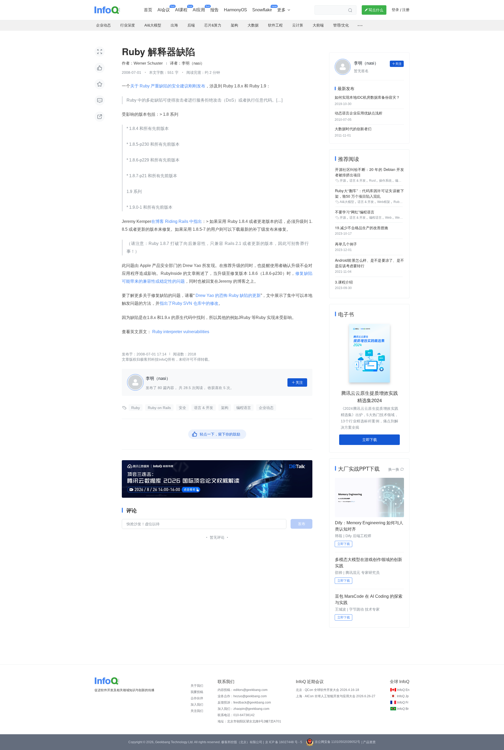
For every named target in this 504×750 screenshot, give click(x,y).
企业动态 (266, 408)
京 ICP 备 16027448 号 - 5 (283, 742)
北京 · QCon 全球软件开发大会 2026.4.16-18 (327, 690)
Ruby (135, 408)
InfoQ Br (403, 709)
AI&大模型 (347, 202)
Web (388, 217)
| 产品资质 (368, 742)
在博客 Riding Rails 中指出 (176, 221)
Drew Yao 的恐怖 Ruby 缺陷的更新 (228, 295)
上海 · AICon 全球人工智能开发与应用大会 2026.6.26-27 (335, 696)
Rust (372, 180)
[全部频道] (360, 25)
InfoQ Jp (403, 696)
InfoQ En (403, 690)
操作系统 (385, 180)
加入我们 (197, 704)
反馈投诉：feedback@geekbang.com (244, 702)
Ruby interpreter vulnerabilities (180, 331)
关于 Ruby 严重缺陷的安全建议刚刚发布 (167, 86)
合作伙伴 (197, 698)
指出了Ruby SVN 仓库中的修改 (189, 303)
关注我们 (197, 711)
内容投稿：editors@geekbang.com (242, 690)
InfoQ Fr (402, 702)
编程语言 (243, 408)
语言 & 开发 (203, 408)
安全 (182, 408)
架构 (224, 408)
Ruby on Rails (159, 408)
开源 (343, 180)
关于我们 (197, 686)
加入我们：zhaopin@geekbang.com (243, 709)
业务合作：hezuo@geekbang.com (242, 696)
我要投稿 (197, 692)
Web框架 (383, 202)
